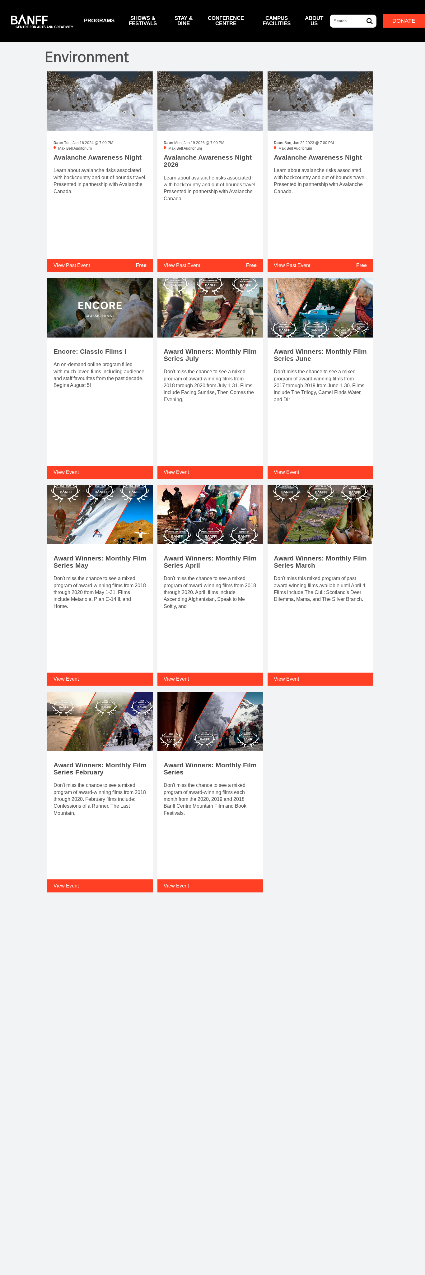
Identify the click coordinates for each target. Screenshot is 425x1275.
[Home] (42, 21)
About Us (314, 20)
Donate (403, 21)
